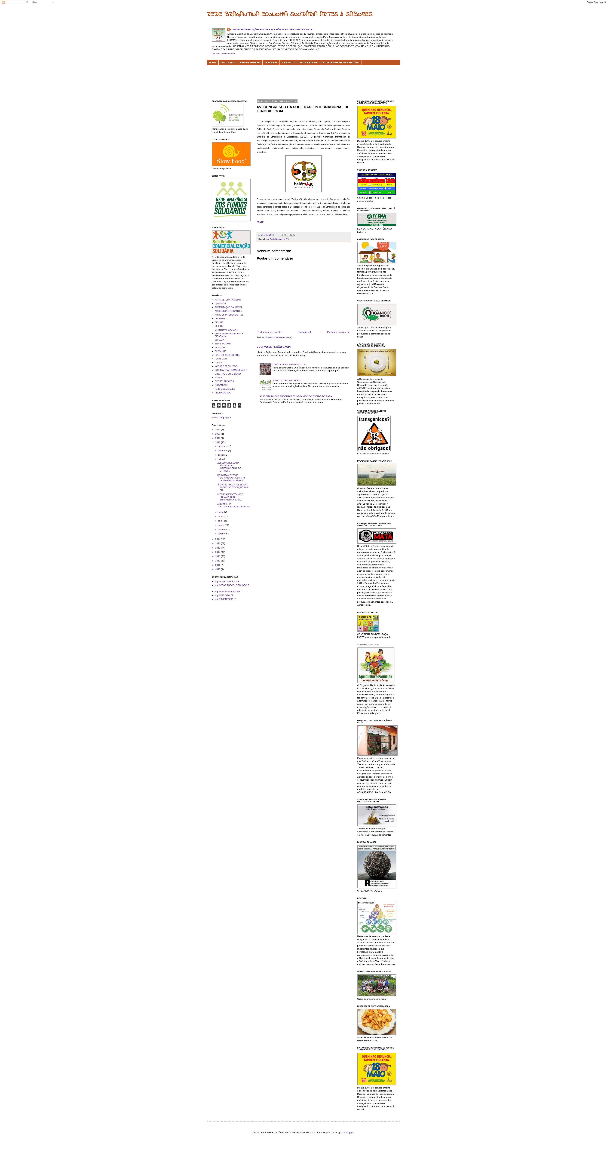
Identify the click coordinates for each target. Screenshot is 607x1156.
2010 (218, 569)
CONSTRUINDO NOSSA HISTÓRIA (341, 62)
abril (220, 520)
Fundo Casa (221, 358)
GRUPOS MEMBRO (250, 62)
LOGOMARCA (228, 62)
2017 (218, 539)
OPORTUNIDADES (224, 381)
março (221, 525)
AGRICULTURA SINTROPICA (287, 380)
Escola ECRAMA (223, 343)
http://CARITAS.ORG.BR (227, 581)
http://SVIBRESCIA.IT (225, 599)
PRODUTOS (288, 62)
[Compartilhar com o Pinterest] (293, 235)
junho (221, 512)
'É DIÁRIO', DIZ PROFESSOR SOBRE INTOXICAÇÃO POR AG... (232, 487)
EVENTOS (220, 347)
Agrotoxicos (220, 303)
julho (220, 459)
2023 (218, 429)
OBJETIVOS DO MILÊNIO (228, 374)
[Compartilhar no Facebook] (290, 235)
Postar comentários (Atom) (278, 337)
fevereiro (222, 529)
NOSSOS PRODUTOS (226, 366)
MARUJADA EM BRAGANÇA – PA (289, 364)
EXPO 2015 (220, 351)
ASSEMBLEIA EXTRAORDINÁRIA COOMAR (233, 505)
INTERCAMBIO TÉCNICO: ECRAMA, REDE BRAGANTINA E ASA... (230, 497)
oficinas (218, 377)
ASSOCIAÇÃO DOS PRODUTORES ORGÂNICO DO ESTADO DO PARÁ (296, 396)
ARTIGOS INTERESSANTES (229, 314)
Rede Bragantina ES (279, 239)
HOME (212, 62)
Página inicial (304, 332)
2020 (218, 433)
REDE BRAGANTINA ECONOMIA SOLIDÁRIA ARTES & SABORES (290, 14)
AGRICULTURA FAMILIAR (228, 299)
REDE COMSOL (223, 392)
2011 (218, 565)
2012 (218, 560)
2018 (218, 442)
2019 (218, 438)
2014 (218, 552)
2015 (218, 547)
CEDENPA (220, 318)
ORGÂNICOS (221, 385)
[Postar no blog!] (284, 235)
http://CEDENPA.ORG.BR (227, 591)
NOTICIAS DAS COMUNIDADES (231, 370)
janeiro (221, 533)
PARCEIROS (271, 62)
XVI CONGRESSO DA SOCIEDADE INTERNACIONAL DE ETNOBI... (229, 467)
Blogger (350, 1132)
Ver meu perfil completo (224, 53)
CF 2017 (219, 326)
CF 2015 (219, 322)
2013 (218, 556)
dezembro (223, 446)
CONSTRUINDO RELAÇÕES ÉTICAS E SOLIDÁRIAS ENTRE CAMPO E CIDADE (271, 29)
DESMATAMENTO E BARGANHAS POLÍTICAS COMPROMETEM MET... (231, 478)
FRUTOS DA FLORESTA (227, 355)
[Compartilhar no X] (287, 235)
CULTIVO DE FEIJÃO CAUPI (274, 346)
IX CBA (218, 362)
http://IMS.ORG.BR (224, 595)
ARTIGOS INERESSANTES (228, 311)
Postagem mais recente (269, 332)
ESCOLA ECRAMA (309, 62)
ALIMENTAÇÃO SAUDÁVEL (228, 307)
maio (221, 516)
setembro (223, 450)
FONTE (260, 222)
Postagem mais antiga (338, 332)
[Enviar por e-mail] (281, 235)
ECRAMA (219, 340)
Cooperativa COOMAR (226, 329)
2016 (218, 543)
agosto (221, 455)
